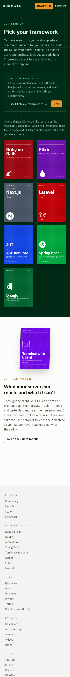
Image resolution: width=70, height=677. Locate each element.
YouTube (10, 659)
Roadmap (11, 593)
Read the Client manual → (25, 439)
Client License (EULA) (17, 609)
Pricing (11, 495)
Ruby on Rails (13, 531)
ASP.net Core (12, 542)
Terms (9, 603)
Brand (8, 644)
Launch (9, 506)
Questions (11, 583)
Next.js (9, 537)
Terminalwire (12, 5)
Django (9, 557)
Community (12, 501)
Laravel (9, 568)
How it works (44, 5)
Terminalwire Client (16, 552)
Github (9, 665)
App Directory (13, 629)
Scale (8, 511)
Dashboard (60, 6)
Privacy (9, 598)
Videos (9, 639)
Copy (56, 103)
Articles (9, 634)
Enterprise (11, 516)
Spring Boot (12, 547)
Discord (9, 670)
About (8, 588)
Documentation (16, 525)
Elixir (8, 563)
